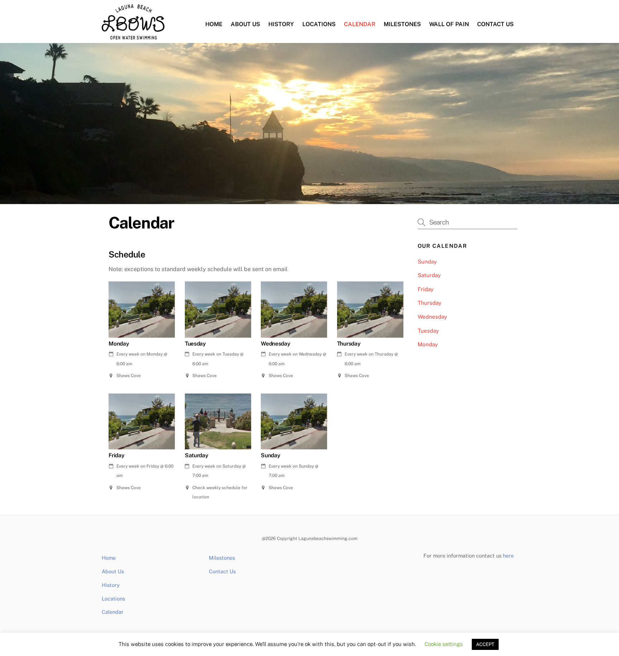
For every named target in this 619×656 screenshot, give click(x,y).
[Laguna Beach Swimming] (133, 36)
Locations (319, 24)
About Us (245, 24)
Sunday (427, 262)
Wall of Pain (449, 24)
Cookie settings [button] (443, 644)
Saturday (429, 275)
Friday (425, 289)
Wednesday (432, 317)
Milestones (402, 24)
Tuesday (428, 331)
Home (213, 24)
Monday (428, 344)
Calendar (359, 24)
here (508, 556)
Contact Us (495, 24)
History (281, 24)
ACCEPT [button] (485, 644)
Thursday (429, 303)
